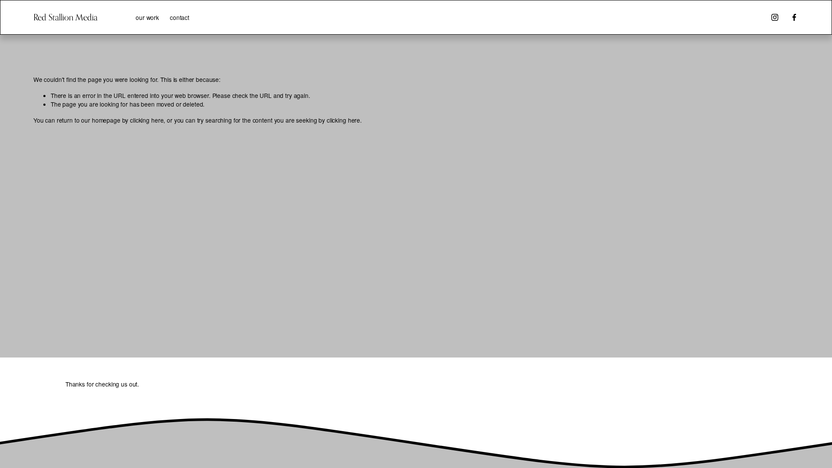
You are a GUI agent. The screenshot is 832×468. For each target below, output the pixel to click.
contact (179, 17)
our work (147, 17)
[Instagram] (774, 17)
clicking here (146, 120)
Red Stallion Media (65, 17)
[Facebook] (794, 17)
